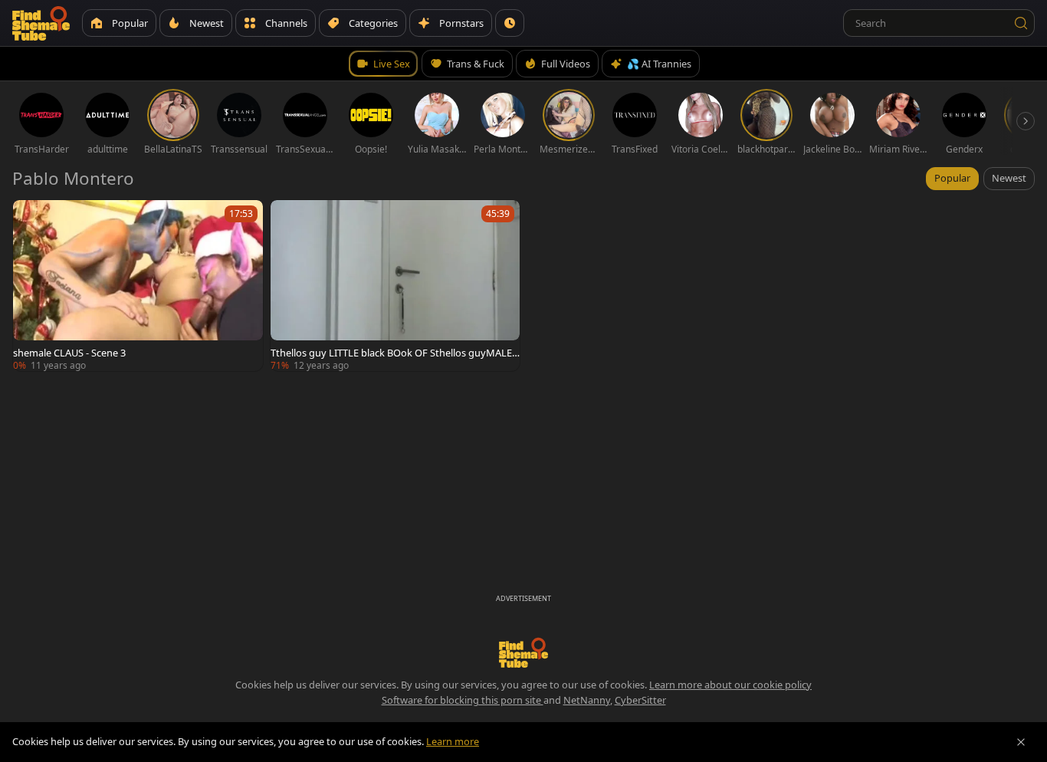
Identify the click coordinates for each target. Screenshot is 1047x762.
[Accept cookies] (1021, 742)
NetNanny (586, 700)
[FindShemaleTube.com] (41, 23)
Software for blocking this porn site (462, 700)
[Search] (1021, 23)
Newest (1009, 178)
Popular (952, 178)
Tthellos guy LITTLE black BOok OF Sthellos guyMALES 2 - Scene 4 (394, 353)
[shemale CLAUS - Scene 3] (138, 285)
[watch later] (31, 218)
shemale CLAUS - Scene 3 (69, 353)
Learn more (452, 741)
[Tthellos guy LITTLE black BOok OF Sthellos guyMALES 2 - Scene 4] (395, 285)
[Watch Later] (509, 23)
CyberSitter (640, 700)
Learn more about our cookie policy (730, 684)
